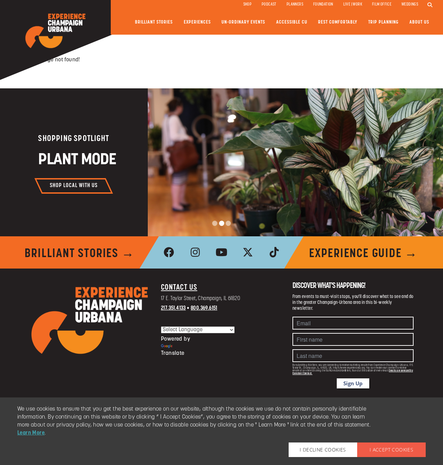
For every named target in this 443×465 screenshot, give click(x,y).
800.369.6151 (204, 308)
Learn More (31, 433)
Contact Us (179, 288)
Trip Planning (383, 22)
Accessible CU (291, 22)
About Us (419, 22)
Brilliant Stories (154, 22)
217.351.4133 (173, 308)
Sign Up (353, 383)
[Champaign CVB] (90, 320)
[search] (430, 5)
